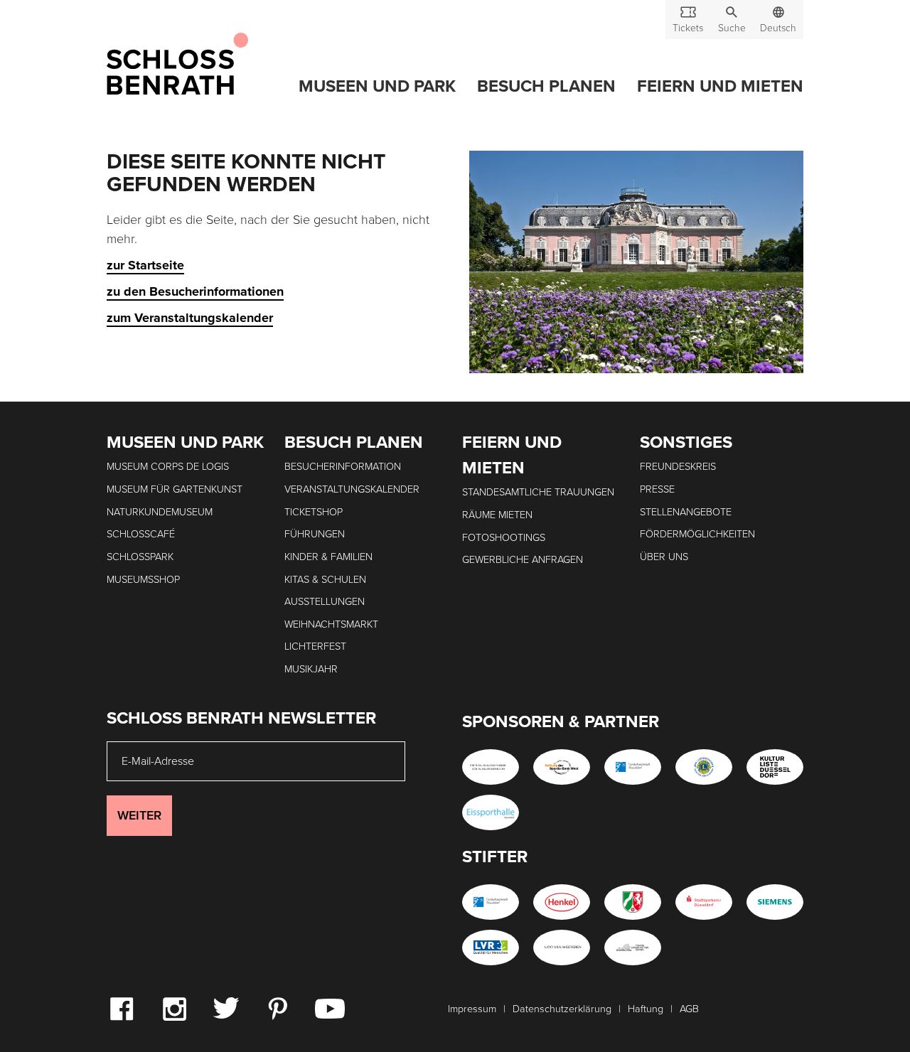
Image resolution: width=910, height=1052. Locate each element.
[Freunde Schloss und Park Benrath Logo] (633, 947)
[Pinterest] (277, 1008)
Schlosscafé (141, 534)
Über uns (664, 557)
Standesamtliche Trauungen (538, 492)
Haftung (645, 1009)
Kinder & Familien (328, 557)
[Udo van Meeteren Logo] (562, 947)
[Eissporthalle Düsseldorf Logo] (490, 812)
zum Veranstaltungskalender (190, 318)
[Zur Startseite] (177, 65)
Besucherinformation (342, 467)
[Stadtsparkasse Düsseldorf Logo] (704, 902)
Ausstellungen (324, 602)
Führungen (314, 534)
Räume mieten (497, 515)
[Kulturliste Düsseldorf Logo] (775, 767)
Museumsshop (143, 580)
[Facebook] (121, 1008)
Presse (657, 489)
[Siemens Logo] (775, 902)
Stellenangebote (686, 512)
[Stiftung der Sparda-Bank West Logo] (562, 767)
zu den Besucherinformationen (195, 291)
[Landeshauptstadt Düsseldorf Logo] (633, 767)
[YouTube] (330, 1008)
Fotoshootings (503, 538)
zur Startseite (145, 265)
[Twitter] (226, 1007)
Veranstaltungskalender (351, 489)
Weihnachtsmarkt (331, 624)
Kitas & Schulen (325, 580)
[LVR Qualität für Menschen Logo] (490, 947)
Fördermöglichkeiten (697, 534)
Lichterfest (315, 646)
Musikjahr (311, 669)
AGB (689, 1009)
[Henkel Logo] (562, 902)
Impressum (472, 1009)
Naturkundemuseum (160, 512)
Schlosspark (140, 557)
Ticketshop (313, 512)
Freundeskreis (678, 467)
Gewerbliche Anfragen (522, 560)
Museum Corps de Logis (168, 467)
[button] (731, 20)
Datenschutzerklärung (562, 1009)
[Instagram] (174, 1008)
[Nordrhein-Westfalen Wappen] (633, 902)
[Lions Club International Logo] (704, 767)
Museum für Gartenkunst (174, 489)
